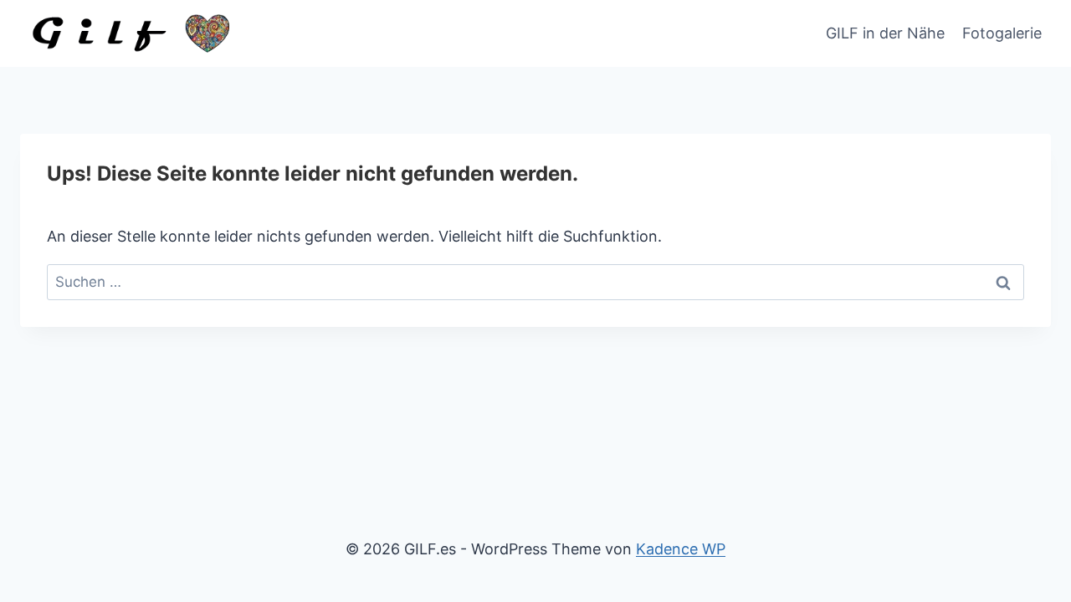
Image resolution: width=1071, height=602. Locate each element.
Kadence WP (680, 549)
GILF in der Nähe (885, 33)
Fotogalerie (1002, 33)
